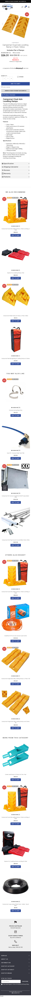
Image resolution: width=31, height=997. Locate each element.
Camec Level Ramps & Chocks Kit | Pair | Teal (15, 774)
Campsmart (15, 42)
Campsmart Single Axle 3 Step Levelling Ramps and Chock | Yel (16, 722)
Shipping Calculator (11, 167)
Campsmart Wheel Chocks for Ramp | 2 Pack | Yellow (15, 315)
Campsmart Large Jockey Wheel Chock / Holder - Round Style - (15, 905)
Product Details (9, 95)
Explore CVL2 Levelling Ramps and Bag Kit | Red (15, 861)
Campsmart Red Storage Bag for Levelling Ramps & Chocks (15, 358)
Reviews (7, 170)
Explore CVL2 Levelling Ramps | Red (15, 272)
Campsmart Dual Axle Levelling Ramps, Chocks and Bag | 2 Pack (16, 229)
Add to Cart (15, 84)
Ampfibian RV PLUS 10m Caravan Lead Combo (15, 635)
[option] (15, 25)
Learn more (25, 68)
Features (7, 177)
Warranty (7, 173)
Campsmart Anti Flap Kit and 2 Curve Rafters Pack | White (15, 540)
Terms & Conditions (17, 984)
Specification (9, 163)
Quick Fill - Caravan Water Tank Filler (15, 453)
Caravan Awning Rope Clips (15, 410)
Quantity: (4, 75)
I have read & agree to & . (16, 984)
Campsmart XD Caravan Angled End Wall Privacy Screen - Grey (15, 496)
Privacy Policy (26, 984)
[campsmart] (7, 7)
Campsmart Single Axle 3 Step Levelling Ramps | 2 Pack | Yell (15, 678)
